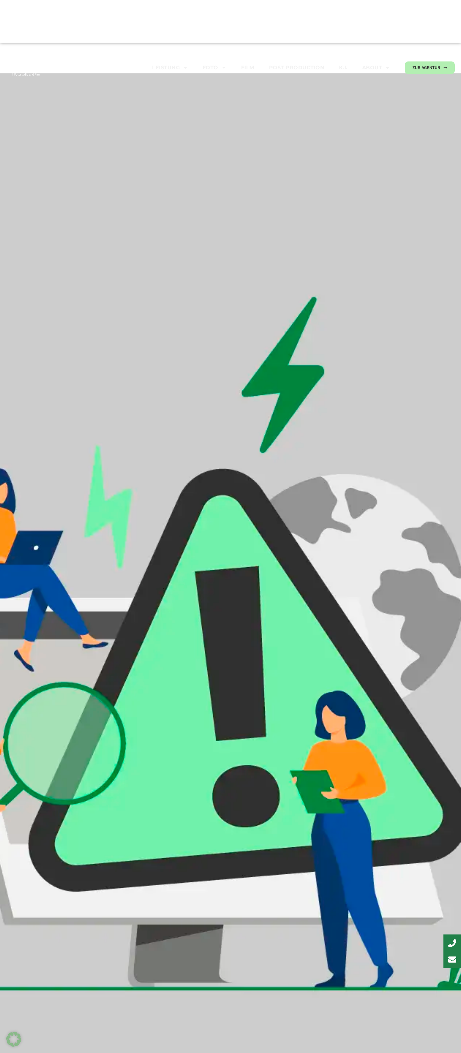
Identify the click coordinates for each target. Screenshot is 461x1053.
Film (247, 68)
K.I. (343, 68)
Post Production (296, 68)
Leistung (166, 68)
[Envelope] (452, 959)
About (372, 68)
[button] (14, 1039)
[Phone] (452, 943)
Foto (210, 68)
